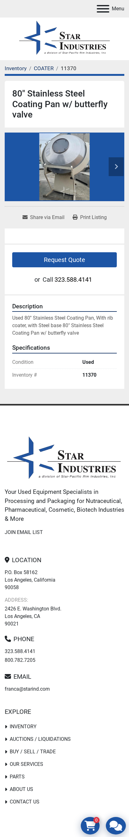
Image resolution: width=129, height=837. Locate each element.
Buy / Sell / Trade (33, 752)
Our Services (26, 764)
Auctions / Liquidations (40, 739)
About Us (21, 789)
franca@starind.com (27, 689)
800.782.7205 (20, 660)
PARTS (17, 777)
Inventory (23, 727)
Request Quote (64, 260)
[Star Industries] (64, 459)
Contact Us (24, 802)
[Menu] (103, 9)
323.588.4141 (73, 279)
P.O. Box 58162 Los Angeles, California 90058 (30, 579)
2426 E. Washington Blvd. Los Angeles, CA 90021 (33, 616)
